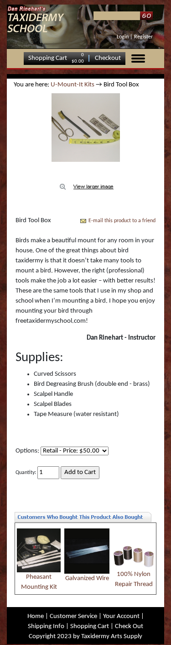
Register (143, 37)
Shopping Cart (47, 58)
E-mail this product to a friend (121, 221)
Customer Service (73, 616)
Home (35, 616)
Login (123, 37)
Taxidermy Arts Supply (111, 636)
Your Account (121, 616)
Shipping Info (46, 626)
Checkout (108, 58)
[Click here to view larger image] (86, 127)
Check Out (129, 626)
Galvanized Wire (87, 578)
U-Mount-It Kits (72, 84)
